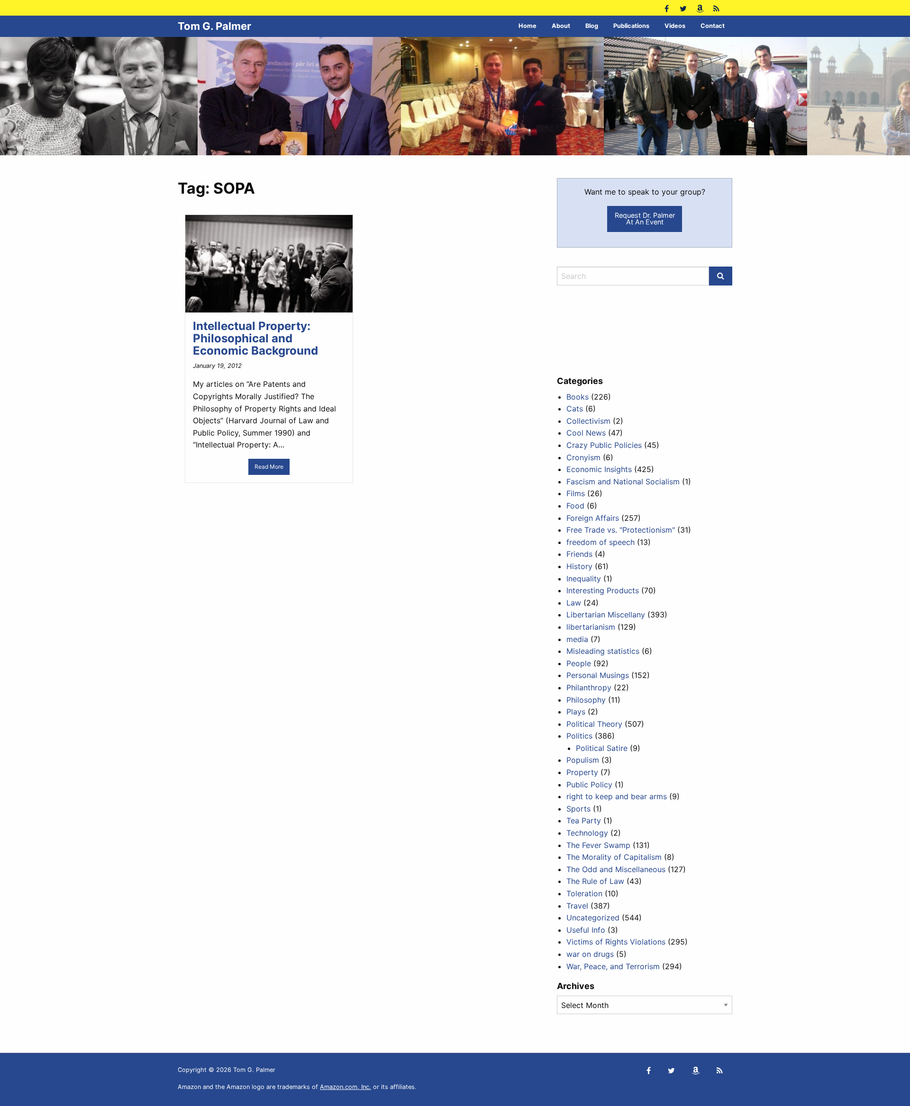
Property (582, 772)
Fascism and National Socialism (623, 481)
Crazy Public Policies (604, 445)
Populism (582, 760)
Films (575, 493)
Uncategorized (592, 917)
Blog (591, 25)
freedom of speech (600, 542)
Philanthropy (588, 687)
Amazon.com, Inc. (345, 1086)
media (577, 639)
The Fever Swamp (598, 845)
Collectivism (588, 421)
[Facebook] (666, 8)
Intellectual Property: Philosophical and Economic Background (255, 338)
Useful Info (585, 930)
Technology (587, 833)
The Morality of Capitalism (614, 857)
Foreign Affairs (592, 518)
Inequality (583, 578)
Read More (269, 466)
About (561, 25)
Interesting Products (602, 590)
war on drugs (590, 954)
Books (577, 396)
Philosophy (586, 700)
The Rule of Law (595, 881)
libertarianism (590, 627)
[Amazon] (700, 8)
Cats (574, 408)
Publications (631, 25)
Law (573, 602)
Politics (579, 735)
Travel (577, 905)
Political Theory (594, 724)
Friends (579, 554)
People (578, 663)
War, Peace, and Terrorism (613, 966)
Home (528, 25)
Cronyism (583, 457)
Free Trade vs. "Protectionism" (620, 530)
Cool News (586, 432)
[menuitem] (527, 26)
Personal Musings (597, 675)
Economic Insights (599, 469)
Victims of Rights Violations (615, 941)
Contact (713, 25)
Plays (575, 711)
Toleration (584, 893)
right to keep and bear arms (616, 796)
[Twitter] (683, 8)
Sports (578, 808)
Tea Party (583, 820)
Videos (674, 25)
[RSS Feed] (716, 8)
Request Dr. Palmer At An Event (645, 218)
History (579, 566)
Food (575, 505)
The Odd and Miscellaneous (615, 869)
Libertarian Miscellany (605, 614)
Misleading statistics (602, 651)
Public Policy (589, 784)
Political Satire (602, 748)
